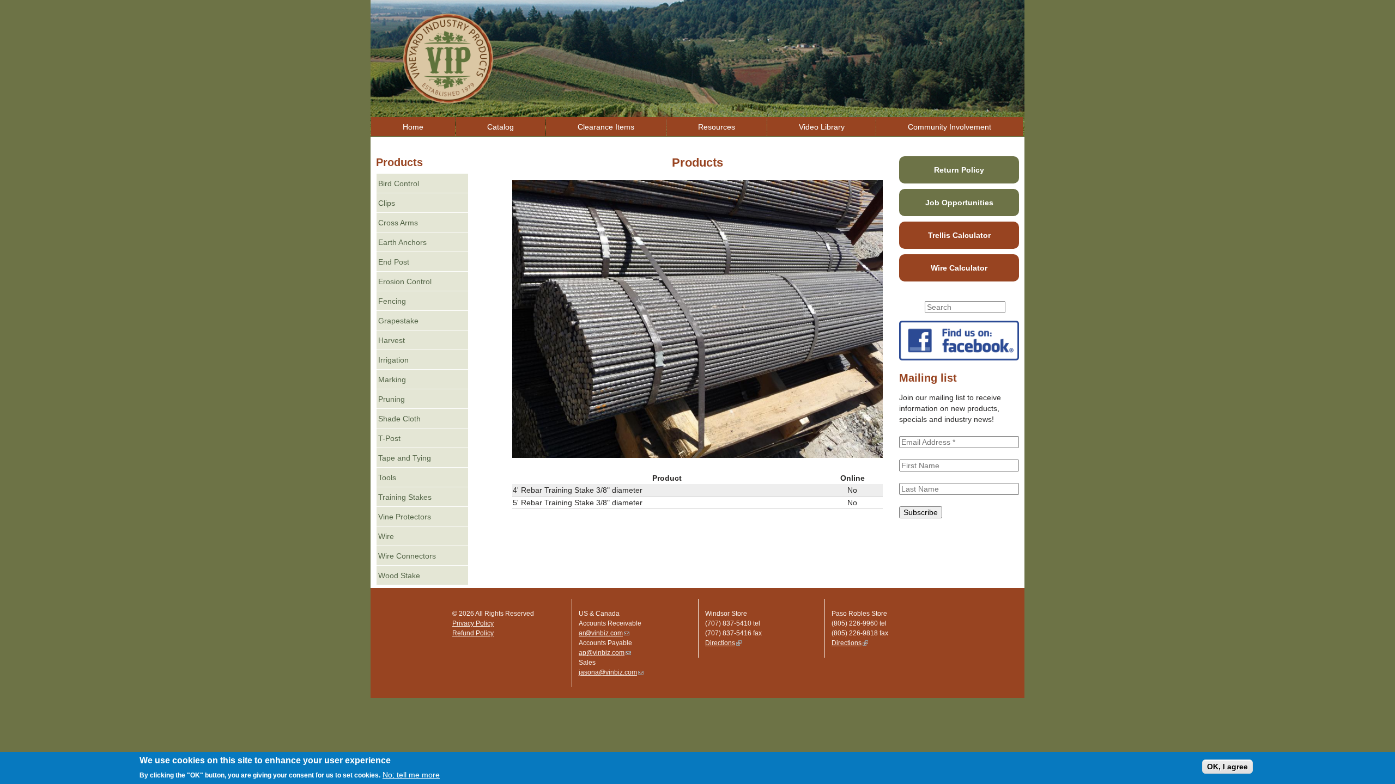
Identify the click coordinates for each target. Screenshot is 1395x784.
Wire (386, 536)
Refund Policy (473, 633)
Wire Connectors (407, 556)
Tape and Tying (404, 458)
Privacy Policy (473, 623)
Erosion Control (405, 281)
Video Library (822, 126)
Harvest (391, 340)
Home (413, 126)
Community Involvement (949, 126)
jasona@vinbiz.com (611, 672)
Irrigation (393, 360)
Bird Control (398, 183)
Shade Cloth (399, 418)
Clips (386, 203)
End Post (393, 262)
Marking (392, 379)
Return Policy (959, 170)
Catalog (500, 126)
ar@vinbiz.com (604, 633)
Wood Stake (399, 575)
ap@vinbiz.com (605, 653)
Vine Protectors (404, 516)
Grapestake (398, 320)
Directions (723, 643)
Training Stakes (405, 497)
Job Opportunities (959, 202)
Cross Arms (398, 222)
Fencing (392, 301)
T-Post (389, 438)
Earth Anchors (402, 242)
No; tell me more (411, 774)
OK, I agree (1227, 766)
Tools (387, 477)
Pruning (391, 399)
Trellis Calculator (959, 235)
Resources (716, 126)
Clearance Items (606, 126)
